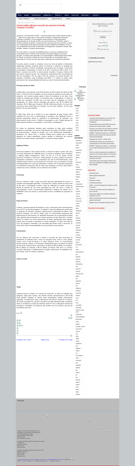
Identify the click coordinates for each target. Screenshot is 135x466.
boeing (78, 181)
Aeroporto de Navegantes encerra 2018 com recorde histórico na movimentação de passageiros (102, 120)
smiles (77, 351)
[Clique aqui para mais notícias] (19, 321)
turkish (78, 382)
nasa (77, 298)
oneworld (78, 307)
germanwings (80, 252)
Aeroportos (36, 15)
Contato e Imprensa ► (41, 18)
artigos (78, 172)
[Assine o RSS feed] (18, 333)
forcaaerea (79, 244)
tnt (76, 375)
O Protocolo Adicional (95, 183)
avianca (78, 174)
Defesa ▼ (58, 15)
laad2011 (78, 281)
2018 (77, 111)
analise (78, 167)
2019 (77, 108)
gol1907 (78, 257)
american (78, 162)
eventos (78, 235)
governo (78, 259)
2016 (77, 115)
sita (77, 346)
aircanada (79, 150)
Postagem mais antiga (65, 340)
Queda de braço (94, 173)
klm (77, 278)
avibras (78, 177)
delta (77, 208)
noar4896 (78, 305)
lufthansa (78, 288)
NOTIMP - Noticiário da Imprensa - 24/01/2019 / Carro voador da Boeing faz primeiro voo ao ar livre (103, 148)
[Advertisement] (80, 53)
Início (20, 15)
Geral (67, 15)
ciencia (78, 196)
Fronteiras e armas (94, 180)
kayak (77, 276)
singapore (79, 343)
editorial (78, 218)
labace (78, 283)
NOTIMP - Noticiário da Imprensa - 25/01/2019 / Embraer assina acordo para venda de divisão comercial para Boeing (103, 135)
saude (77, 341)
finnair (77, 242)
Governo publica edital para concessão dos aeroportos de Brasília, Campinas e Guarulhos (41, 26)
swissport (78, 360)
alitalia (78, 157)
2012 (77, 125)
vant (77, 387)
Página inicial (45, 340)
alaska (78, 155)
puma (77, 321)
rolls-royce (79, 329)
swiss (77, 358)
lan (77, 286)
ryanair (78, 331)
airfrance (78, 152)
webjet (78, 394)
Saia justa (92, 178)
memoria (78, 293)
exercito (78, 240)
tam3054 (78, 365)
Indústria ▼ (85, 15)
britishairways (80, 186)
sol (76, 353)
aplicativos (79, 169)
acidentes (78, 140)
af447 (77, 145)
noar (77, 303)
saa (77, 334)
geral (77, 249)
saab (77, 336)
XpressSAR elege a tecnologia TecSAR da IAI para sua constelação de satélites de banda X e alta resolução (103, 162)
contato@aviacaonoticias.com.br (24, 459)
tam (77, 363)
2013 (77, 123)
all (76, 160)
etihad (77, 232)
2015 (77, 118)
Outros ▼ (96, 15)
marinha (78, 290)
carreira (78, 191)
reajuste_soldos (80, 326)
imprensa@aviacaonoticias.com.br (40, 459)
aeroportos (79, 143)
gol (77, 254)
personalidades (80, 317)
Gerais (26, 15)
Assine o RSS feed (103, 42)
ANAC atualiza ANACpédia (97, 175)
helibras (78, 261)
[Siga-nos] (18, 328)
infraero (78, 271)
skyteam (78, 348)
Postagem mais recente (24, 340)
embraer (78, 220)
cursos (78, 203)
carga (77, 189)
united (77, 384)
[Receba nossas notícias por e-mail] (19, 323)
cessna (78, 194)
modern (78, 295)
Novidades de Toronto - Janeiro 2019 (100, 139)
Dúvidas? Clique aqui (104, 49)
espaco (78, 227)
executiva (78, 237)
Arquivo (68, 18)
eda (77, 215)
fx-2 (77, 247)
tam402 (78, 367)
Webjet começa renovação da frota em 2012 (102, 202)
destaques (79, 211)
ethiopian (78, 230)
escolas (78, 225)
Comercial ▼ (48, 15)
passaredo (79, 314)
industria (78, 269)
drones (78, 213)
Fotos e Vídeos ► (24, 18)
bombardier (79, 184)
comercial (78, 198)
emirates (78, 223)
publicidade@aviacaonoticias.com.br (56, 459)
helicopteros (79, 264)
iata (77, 266)
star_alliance (79, 355)
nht (77, 300)
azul (77, 179)
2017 (77, 113)
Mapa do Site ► (57, 18)
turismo (78, 380)
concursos (79, 201)
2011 (77, 128)
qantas (78, 324)
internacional (79, 274)
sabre (77, 338)
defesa (78, 206)
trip (77, 377)
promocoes (79, 319)
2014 (77, 120)
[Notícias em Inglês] (20, 326)
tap (77, 370)
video (77, 392)
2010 (77, 130)
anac (77, 164)
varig (77, 389)
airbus (77, 148)
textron (78, 372)
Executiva (75, 15)
